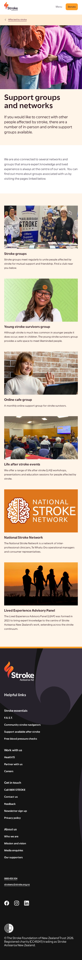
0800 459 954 (10, 878)
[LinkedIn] (26, 903)
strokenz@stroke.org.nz (17, 884)
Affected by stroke (17, 20)
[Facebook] (6, 903)
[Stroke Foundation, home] (11, 6)
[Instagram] (16, 903)
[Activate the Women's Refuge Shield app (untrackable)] (41, 928)
